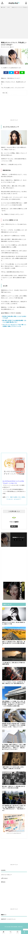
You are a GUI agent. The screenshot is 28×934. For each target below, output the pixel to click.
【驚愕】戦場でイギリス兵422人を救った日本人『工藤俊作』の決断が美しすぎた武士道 (13, 767)
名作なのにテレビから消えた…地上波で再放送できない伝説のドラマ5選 (13, 623)
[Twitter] (11, 72)
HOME (3, 7)
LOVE (8, 7)
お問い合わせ (4, 878)
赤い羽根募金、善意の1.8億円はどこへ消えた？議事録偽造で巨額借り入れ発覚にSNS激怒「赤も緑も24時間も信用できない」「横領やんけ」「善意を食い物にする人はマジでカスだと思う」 (14, 747)
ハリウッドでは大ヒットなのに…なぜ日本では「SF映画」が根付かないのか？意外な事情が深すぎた (13, 682)
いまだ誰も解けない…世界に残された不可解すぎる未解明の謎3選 (13, 663)
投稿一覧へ (13, 526)
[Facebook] (5, 72)
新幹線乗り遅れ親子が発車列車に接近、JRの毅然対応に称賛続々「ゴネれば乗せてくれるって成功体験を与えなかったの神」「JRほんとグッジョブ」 (13, 725)
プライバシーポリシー (6, 874)
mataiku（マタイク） (18, 926)
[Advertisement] (14, 23)
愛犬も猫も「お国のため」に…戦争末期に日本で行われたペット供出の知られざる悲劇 (13, 787)
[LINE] (22, 72)
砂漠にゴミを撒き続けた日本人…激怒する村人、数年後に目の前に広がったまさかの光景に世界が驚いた (13, 643)
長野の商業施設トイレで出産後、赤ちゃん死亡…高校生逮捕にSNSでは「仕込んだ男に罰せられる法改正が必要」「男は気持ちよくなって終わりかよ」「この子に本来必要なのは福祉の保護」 (13, 703)
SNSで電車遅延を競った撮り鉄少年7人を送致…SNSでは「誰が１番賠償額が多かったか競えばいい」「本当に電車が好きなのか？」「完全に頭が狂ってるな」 (13, 808)
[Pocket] (16, 72)
